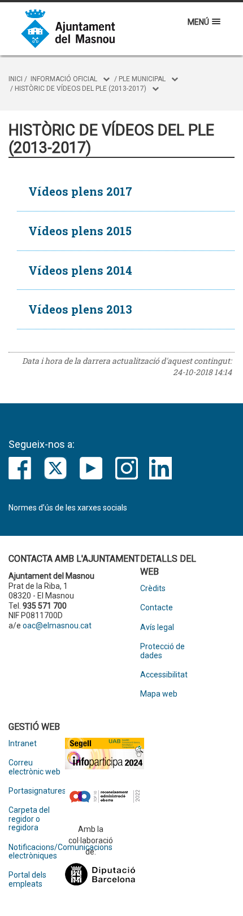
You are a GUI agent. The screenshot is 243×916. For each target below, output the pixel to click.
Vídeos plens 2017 (80, 191)
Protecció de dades (162, 650)
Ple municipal (142, 79)
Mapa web (158, 694)
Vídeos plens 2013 (80, 309)
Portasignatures (36, 791)
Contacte (156, 608)
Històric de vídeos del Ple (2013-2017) (80, 89)
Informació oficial (64, 79)
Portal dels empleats (27, 879)
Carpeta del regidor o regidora (29, 819)
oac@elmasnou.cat (57, 625)
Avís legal (157, 627)
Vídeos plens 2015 (80, 230)
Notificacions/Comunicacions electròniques (36, 851)
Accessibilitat (164, 675)
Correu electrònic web (34, 767)
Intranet (22, 743)
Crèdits (153, 588)
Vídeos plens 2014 (80, 270)
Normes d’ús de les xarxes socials (67, 507)
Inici (15, 79)
